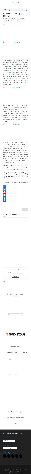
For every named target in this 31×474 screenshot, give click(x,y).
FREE (9, 21)
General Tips (14, 21)
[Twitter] (15, 189)
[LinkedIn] (15, 197)
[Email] (15, 195)
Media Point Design (16, 472)
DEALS (5, 21)
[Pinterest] (15, 192)
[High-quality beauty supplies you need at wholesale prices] (16, 412)
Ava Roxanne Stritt (10, 19)
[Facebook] (15, 186)
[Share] (15, 200)
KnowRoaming (11, 72)
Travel (20, 21)
